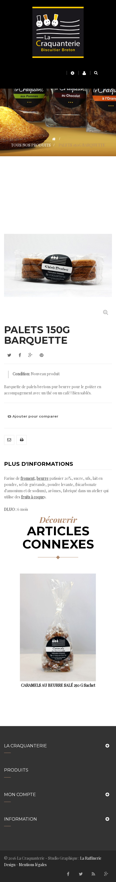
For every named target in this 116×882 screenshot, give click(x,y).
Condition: (21, 373)
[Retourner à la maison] (54, 138)
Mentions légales (33, 864)
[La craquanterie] (58, 31)
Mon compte (20, 794)
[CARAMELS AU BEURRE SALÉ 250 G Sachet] (58, 626)
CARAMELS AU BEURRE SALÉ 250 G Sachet (58, 685)
